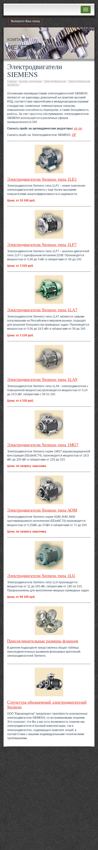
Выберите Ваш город (25, 21)
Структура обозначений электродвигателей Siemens (47, 704)
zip (80, 128)
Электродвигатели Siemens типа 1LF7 (42, 244)
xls (76, 128)
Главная (12, 81)
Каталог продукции (30, 81)
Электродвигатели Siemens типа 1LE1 (42, 179)
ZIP (74, 135)
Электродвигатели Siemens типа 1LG (41, 575)
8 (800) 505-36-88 (33, 55)
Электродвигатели (55, 81)
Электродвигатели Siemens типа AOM (42, 510)
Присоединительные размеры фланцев (42, 641)
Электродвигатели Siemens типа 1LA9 (42, 379)
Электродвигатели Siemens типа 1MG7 (42, 444)
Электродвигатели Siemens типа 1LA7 (42, 309)
